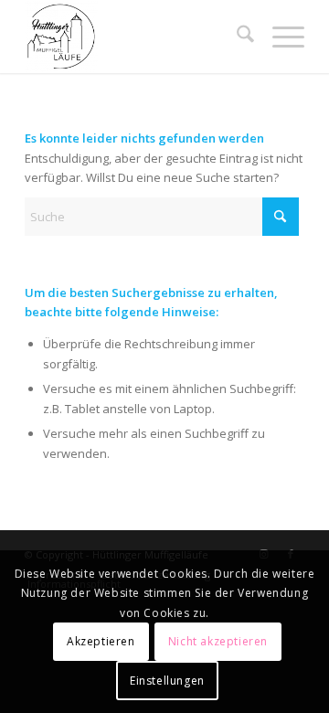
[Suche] (236, 36)
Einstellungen (167, 680)
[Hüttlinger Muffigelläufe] (137, 36)
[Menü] (279, 36)
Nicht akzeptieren (218, 641)
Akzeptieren (101, 641)
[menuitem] (236, 36)
